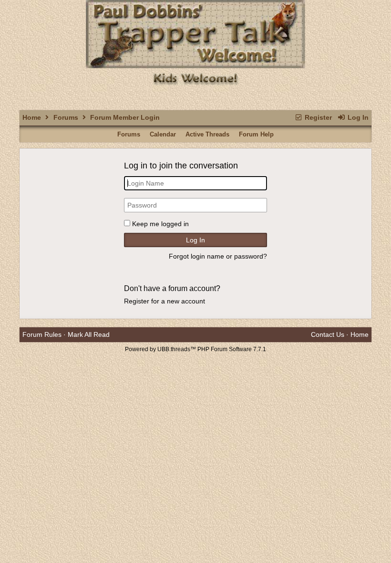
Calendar (163, 134)
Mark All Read (89, 334)
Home (31, 117)
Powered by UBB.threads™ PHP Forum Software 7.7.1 (195, 349)
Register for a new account (164, 301)
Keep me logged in (160, 224)
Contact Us (327, 334)
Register (317, 117)
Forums (65, 117)
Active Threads (207, 134)
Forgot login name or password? (218, 256)
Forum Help (256, 134)
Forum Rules (42, 334)
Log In (357, 117)
